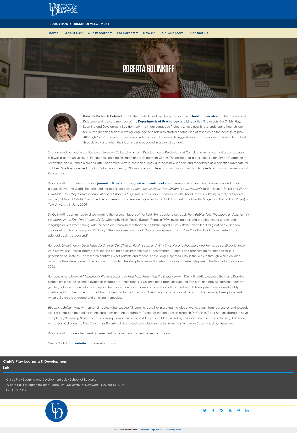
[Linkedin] (247, 410)
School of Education (204, 116)
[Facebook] (213, 410)
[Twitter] (205, 410)
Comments (144, 430)
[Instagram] (222, 410)
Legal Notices (156, 430)
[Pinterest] (238, 410)
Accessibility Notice (172, 430)
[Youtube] (230, 410)
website (80, 343)
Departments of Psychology (159, 121)
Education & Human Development (80, 23)
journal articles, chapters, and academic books (131, 183)
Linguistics (194, 121)
